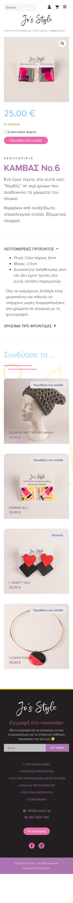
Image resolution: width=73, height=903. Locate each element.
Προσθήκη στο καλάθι (26, 140)
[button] (62, 43)
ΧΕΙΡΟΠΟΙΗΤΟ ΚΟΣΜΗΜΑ (18, 30)
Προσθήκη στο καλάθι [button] (48, 385)
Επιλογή (57, 535)
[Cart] (57, 7)
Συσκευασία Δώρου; (21, 131)
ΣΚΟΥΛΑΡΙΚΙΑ (40, 30)
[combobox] (20, 7)
